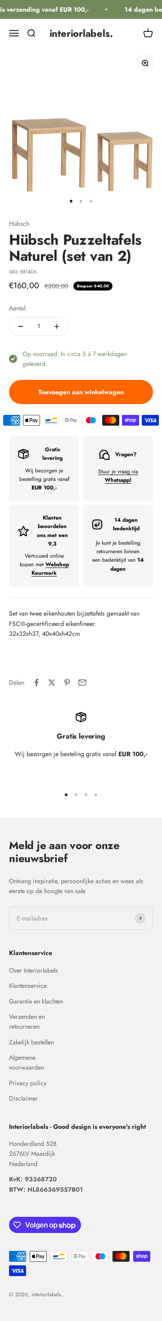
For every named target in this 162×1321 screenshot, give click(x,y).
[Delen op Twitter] (51, 682)
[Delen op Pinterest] (67, 682)
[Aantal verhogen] (56, 326)
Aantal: (18, 308)
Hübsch (19, 223)
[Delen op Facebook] (36, 682)
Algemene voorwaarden (26, 1062)
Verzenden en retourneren (27, 1021)
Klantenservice (28, 985)
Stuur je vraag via (118, 475)
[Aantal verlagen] (20, 326)
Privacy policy (27, 1083)
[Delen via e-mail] (82, 682)
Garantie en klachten (36, 1001)
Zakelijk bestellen (31, 1042)
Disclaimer (23, 1098)
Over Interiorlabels (33, 970)
